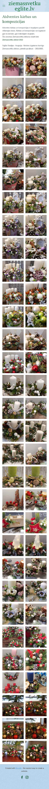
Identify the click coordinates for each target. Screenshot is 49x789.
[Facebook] (22, 777)
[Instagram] (27, 777)
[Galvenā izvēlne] (4, 6)
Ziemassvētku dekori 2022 (12, 40)
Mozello (18, 768)
